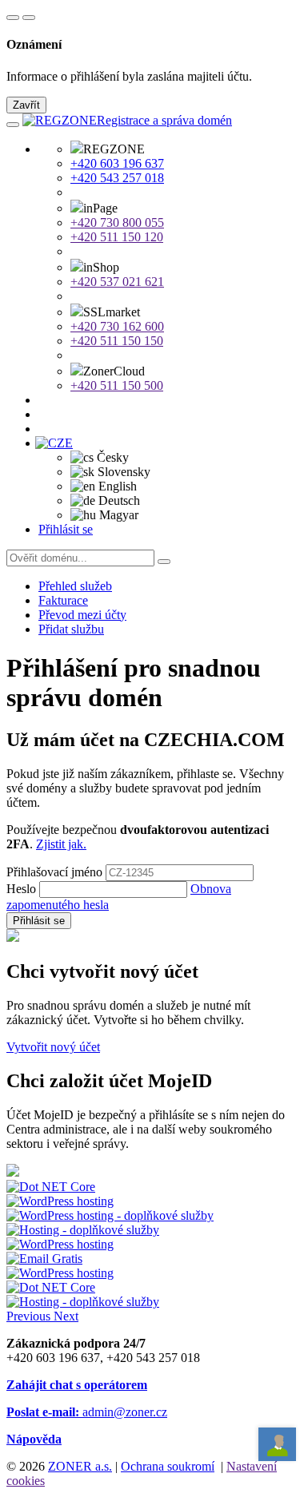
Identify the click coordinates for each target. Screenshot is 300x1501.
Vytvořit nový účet (53, 1047)
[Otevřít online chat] (277, 1444)
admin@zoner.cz (86, 1412)
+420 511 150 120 (116, 237)
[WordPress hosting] (60, 1201)
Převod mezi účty (82, 614)
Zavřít (26, 105)
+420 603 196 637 (117, 163)
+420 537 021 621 (117, 281)
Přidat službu (71, 629)
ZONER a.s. (80, 1466)
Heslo (21, 888)
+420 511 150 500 (116, 385)
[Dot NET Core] (50, 1287)
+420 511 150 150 (116, 340)
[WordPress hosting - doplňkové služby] (110, 1215)
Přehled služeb (75, 586)
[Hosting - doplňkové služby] (82, 1230)
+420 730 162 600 (117, 326)
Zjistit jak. (61, 844)
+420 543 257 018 (117, 178)
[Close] (28, 17)
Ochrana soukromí (167, 1466)
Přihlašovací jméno (54, 872)
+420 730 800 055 (117, 222)
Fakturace (63, 600)
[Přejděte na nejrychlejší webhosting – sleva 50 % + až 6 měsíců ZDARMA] (50, 1186)
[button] (58, 443)
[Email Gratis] (44, 1258)
